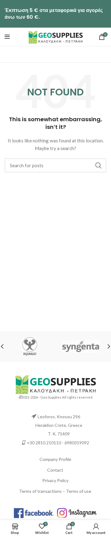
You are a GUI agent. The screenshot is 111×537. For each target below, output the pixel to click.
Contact (55, 470)
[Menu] (7, 37)
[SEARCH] (98, 165)
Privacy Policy (55, 480)
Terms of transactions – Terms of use (55, 491)
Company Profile (55, 459)
